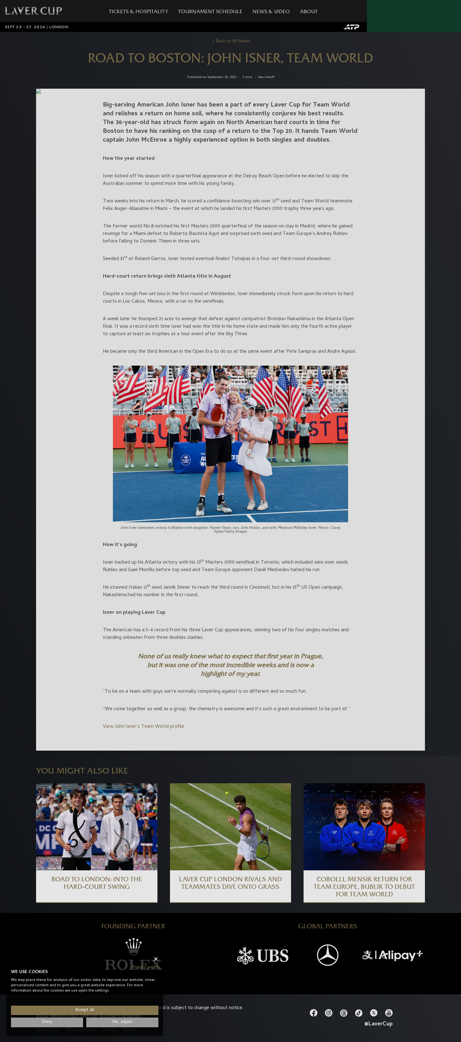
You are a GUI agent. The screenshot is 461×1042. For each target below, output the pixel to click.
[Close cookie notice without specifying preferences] (155, 959)
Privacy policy (145, 967)
